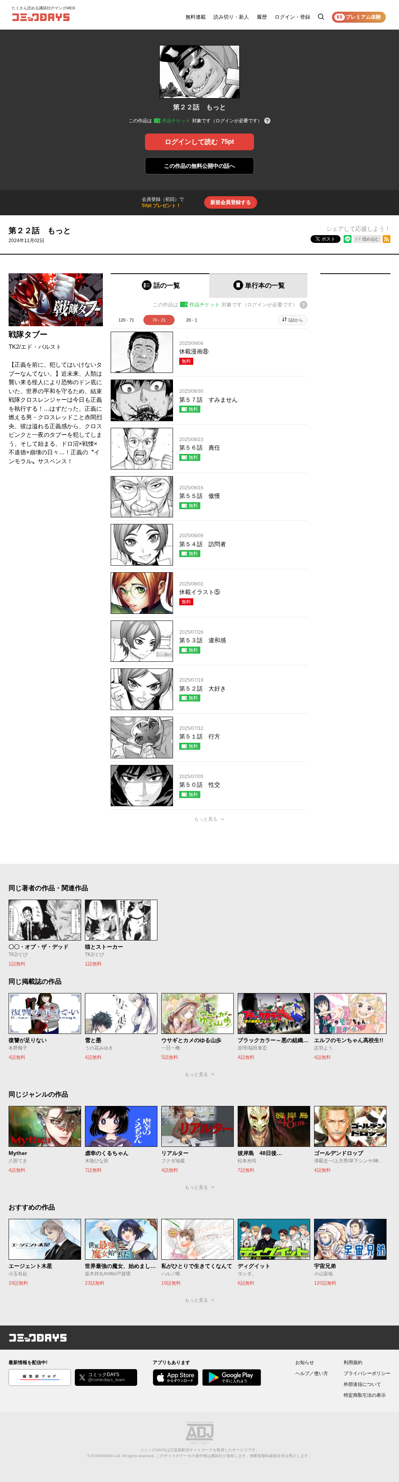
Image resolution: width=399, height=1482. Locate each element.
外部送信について (362, 1384)
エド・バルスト (41, 346)
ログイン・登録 (292, 17)
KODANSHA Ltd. (106, 1456)
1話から (295, 320)
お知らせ (304, 1362)
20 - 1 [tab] (191, 320)
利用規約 (353, 1362)
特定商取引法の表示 (365, 1395)
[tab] (160, 285)
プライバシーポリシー (367, 1373)
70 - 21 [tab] (159, 320)
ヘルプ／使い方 (311, 1373)
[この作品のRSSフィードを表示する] (386, 239)
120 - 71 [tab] (126, 320)
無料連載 (195, 17)
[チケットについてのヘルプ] (267, 121)
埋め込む (370, 239)
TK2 (14, 346)
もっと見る (205, 819)
